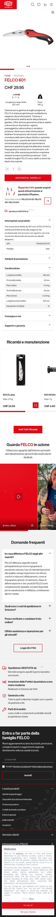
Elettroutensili (8, 820)
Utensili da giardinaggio (12, 794)
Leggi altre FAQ (28, 648)
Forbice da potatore (10, 804)
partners (19, 853)
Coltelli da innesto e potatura (14, 810)
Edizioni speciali (9, 815)
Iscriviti (28, 775)
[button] (32, 4)
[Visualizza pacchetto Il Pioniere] (47, 200)
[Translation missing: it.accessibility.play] (18, 496)
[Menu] (51, 4)
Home (8, 76)
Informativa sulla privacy (43, 766)
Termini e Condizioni (21, 766)
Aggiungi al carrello (28, 178)
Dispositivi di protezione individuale (17, 799)
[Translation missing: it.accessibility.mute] (31, 525)
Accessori (6, 825)
